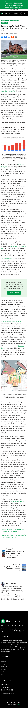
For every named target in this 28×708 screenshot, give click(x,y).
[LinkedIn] (14, 9)
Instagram (4, 664)
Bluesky (3, 661)
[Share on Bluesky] (2, 37)
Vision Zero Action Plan (8, 91)
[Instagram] (11, 9)
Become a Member (14, 292)
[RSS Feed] (17, 9)
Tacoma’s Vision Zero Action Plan (11, 321)
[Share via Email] (16, 37)
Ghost (18, 704)
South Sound (5, 20)
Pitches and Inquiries (7, 693)
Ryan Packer (5, 33)
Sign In (16, 13)
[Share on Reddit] (12, 37)
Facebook (4, 666)
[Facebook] (13, 9)
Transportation (14, 20)
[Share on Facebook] (5, 37)
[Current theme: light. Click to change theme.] (21, 13)
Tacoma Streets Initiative (18, 501)
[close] (26, 4)
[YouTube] (16, 9)
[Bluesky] (10, 9)
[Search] (19, 13)
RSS (2, 674)
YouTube (4, 672)
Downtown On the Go (8, 259)
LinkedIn (3, 669)
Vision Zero (4, 22)
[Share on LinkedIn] (9, 37)
